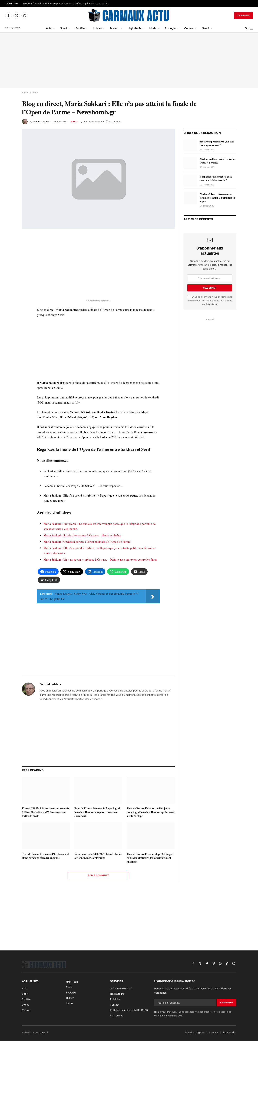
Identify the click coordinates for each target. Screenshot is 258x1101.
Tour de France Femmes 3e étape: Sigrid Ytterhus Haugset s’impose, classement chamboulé (97, 812)
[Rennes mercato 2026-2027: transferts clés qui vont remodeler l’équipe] (98, 835)
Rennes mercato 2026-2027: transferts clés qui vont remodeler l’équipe (97, 856)
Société (80, 28)
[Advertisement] (129, 60)
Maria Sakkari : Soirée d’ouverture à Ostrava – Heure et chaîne (82, 535)
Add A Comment (98, 875)
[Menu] (251, 28)
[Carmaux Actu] (129, 15)
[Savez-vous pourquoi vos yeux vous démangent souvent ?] (190, 145)
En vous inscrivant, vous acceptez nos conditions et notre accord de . (209, 300)
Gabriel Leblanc (41, 121)
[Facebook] (9, 245)
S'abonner (243, 15)
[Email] (9, 278)
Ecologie (170, 28)
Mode (152, 28)
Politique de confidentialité (168, 1015)
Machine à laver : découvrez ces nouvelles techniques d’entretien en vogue (217, 197)
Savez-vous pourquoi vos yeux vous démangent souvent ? (217, 143)
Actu (49, 28)
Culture (189, 28)
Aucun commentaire (94, 121)
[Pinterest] (9, 270)
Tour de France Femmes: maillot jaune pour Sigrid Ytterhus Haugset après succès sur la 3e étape (150, 812)
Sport (63, 28)
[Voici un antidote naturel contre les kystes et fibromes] (190, 163)
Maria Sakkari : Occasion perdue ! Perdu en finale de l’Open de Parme (87, 542)
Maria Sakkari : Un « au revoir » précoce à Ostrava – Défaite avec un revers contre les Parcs (100, 559)
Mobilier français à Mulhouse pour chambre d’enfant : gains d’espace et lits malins (67, 3)
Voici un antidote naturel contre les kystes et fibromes (217, 160)
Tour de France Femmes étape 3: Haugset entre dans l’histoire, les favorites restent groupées (150, 857)
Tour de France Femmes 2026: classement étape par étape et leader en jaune (45, 856)
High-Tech (134, 28)
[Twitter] (9, 253)
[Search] (246, 28)
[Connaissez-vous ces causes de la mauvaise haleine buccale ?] (190, 181)
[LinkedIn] (9, 261)
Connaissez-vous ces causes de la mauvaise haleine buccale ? (216, 178)
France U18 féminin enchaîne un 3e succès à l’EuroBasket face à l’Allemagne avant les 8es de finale (45, 812)
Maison (114, 28)
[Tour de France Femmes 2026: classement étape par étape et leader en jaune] (46, 835)
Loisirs (97, 28)
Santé (205, 28)
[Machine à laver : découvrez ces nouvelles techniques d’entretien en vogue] (190, 198)
